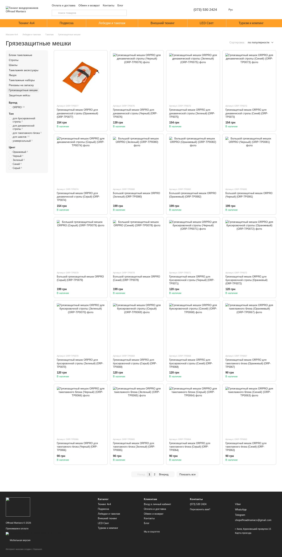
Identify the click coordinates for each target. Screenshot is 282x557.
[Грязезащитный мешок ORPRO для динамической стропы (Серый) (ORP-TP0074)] (81, 160)
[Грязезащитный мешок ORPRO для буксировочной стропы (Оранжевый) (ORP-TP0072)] (249, 244)
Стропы (13, 60)
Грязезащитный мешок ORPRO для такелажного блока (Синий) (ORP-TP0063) (245, 447)
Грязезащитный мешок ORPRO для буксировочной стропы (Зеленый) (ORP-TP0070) (80, 363)
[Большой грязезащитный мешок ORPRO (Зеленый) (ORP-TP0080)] (137, 160)
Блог (120, 5)
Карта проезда (243, 533)
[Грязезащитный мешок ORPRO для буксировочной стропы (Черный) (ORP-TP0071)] (193, 244)
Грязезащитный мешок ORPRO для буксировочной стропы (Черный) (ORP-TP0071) (191, 280)
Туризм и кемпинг (251, 23)
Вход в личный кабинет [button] (157, 504)
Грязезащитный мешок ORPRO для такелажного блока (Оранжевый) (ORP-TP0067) (248, 363)
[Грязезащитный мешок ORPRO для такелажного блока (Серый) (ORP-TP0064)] (193, 410)
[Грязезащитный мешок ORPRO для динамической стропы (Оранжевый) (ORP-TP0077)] (81, 77)
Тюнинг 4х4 (26, 23)
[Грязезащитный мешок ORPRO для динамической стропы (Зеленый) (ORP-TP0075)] (193, 77)
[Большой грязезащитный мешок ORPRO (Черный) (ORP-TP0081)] (249, 160)
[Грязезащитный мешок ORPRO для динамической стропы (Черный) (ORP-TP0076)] (137, 77)
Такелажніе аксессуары (23, 70)
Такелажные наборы (22, 80)
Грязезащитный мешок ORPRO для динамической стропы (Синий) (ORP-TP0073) (246, 113)
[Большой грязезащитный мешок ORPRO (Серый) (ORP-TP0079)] (81, 244)
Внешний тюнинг (163, 23)
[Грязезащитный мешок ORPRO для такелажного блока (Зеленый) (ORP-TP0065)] (137, 410)
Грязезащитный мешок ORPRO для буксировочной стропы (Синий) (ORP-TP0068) (191, 363)
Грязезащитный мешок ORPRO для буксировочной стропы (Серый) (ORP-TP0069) (135, 363)
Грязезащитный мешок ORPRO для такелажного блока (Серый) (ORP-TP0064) (189, 447)
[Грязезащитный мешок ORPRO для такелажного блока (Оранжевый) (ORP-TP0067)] (249, 327)
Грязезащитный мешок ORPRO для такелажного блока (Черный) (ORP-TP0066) (77, 447)
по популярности (258, 42)
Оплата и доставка (63, 5)
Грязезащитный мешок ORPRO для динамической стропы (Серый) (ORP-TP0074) (78, 197)
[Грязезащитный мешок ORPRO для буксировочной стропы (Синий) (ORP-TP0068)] (193, 327)
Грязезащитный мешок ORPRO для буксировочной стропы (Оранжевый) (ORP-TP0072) (246, 280)
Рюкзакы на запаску (21, 85)
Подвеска (66, 23)
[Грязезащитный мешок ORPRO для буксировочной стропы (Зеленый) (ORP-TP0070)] (81, 327)
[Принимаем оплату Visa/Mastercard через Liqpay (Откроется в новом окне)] (34, 533)
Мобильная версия (20, 540)
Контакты (108, 5)
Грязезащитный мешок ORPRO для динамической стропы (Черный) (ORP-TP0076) (135, 113)
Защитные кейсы (19, 95)
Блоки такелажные (20, 55)
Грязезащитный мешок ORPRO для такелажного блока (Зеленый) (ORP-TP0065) (134, 447)
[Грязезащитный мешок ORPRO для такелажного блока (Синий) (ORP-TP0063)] (249, 410)
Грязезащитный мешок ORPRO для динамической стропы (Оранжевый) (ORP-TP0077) (77, 113)
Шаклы (13, 65)
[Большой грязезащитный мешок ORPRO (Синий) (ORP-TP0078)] (137, 244)
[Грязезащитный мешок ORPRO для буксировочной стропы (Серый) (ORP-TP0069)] (137, 327)
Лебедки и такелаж (112, 23)
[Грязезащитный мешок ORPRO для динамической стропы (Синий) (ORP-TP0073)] (249, 77)
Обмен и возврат (89, 5)
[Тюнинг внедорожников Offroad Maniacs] (18, 506)
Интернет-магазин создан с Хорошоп (24, 549)
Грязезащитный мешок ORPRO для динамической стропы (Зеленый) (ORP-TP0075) (192, 113)
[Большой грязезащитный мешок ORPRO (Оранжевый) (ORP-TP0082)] (193, 160)
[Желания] (253, 10)
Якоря (12, 75)
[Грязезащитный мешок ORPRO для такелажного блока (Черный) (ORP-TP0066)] (81, 410)
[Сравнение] (243, 10)
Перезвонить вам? (200, 509)
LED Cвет (207, 23)
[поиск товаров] (55, 13)
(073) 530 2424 (205, 9)
